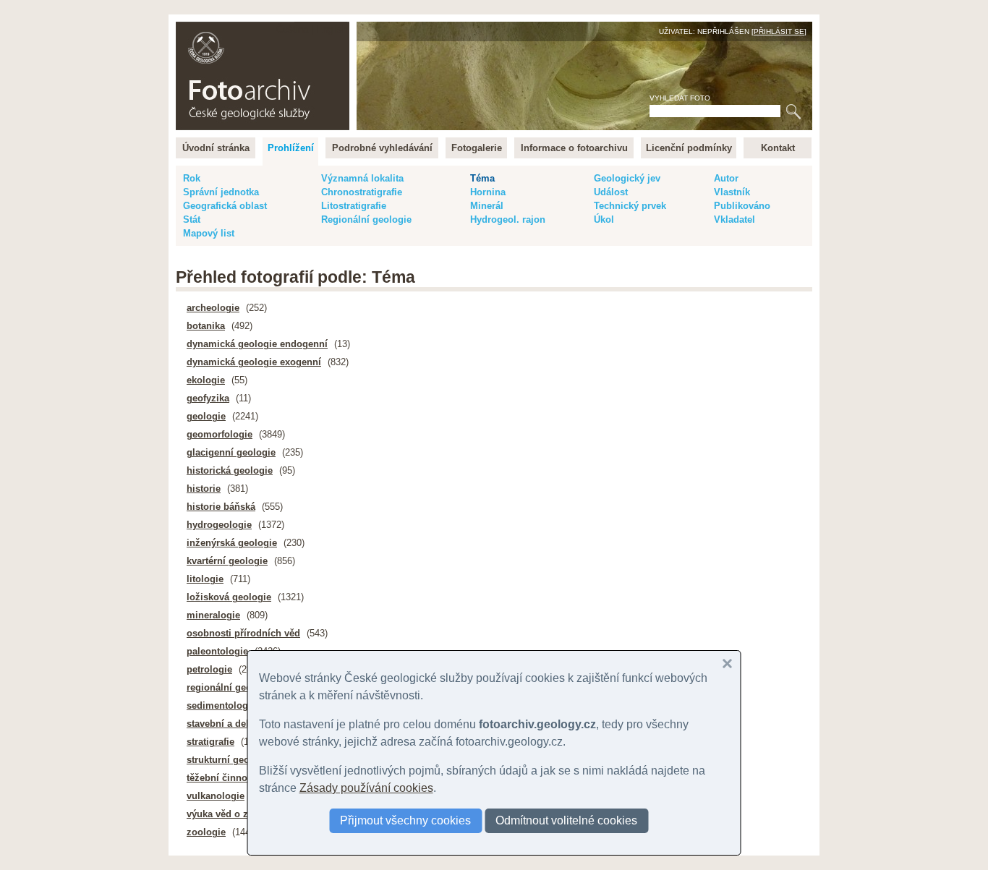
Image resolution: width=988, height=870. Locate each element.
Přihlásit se (779, 31)
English (331, 29)
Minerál (486, 205)
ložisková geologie (229, 597)
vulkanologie (215, 795)
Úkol (604, 219)
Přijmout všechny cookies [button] (405, 820)
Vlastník (732, 192)
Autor (726, 178)
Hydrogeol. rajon (507, 219)
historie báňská (221, 506)
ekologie (206, 380)
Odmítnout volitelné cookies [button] (566, 820)
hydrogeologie (219, 524)
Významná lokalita (362, 178)
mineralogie (213, 615)
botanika (206, 325)
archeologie (213, 307)
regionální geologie (230, 687)
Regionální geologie (366, 219)
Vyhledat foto (680, 98)
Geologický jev (627, 178)
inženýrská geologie (232, 542)
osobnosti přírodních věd (243, 633)
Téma (482, 178)
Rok (191, 178)
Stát (191, 219)
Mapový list (208, 233)
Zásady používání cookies (366, 788)
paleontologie (217, 651)
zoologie (206, 832)
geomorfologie (219, 434)
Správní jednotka (221, 192)
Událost (611, 192)
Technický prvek (630, 205)
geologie (206, 416)
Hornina (488, 192)
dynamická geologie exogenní (254, 362)
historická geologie (230, 470)
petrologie (209, 669)
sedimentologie (221, 705)
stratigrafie (210, 741)
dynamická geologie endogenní (257, 343)
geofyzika (208, 398)
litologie (205, 578)
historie (204, 488)
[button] (727, 664)
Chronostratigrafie (361, 192)
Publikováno (742, 205)
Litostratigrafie (353, 205)
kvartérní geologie (227, 560)
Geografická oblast (225, 205)
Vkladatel (734, 219)
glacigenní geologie (231, 452)
